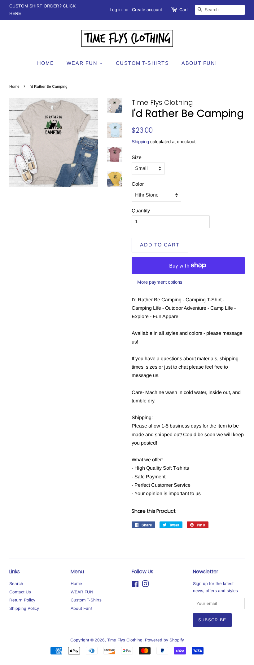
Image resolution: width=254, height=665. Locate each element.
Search (16, 583)
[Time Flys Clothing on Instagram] (145, 585)
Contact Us (20, 592)
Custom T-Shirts (142, 63)
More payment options (159, 282)
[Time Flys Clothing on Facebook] (135, 585)
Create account (147, 9)
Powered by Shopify (164, 640)
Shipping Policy (24, 608)
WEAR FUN (83, 63)
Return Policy (22, 600)
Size (137, 157)
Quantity (141, 210)
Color (138, 184)
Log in (116, 9)
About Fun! (199, 63)
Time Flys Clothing (124, 640)
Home (45, 63)
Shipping (140, 141)
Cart (183, 9)
